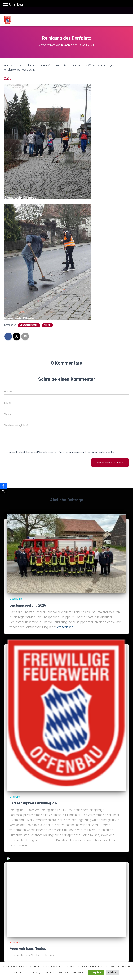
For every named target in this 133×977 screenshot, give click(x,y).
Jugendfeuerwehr (29, 325)
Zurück (8, 78)
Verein (47, 325)
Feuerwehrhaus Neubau (28, 948)
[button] (6, 4)
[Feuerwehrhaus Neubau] (66, 896)
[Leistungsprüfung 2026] (66, 553)
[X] (3, 491)
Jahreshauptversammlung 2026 (34, 803)
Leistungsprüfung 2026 (27, 605)
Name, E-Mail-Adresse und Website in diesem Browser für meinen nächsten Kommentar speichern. (63, 452)
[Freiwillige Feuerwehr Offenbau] (9, 20)
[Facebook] (3, 486)
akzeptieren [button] (96, 972)
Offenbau (16, 4)
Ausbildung (15, 599)
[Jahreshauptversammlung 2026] (66, 715)
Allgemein (14, 797)
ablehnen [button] (112, 972)
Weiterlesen (65, 627)
